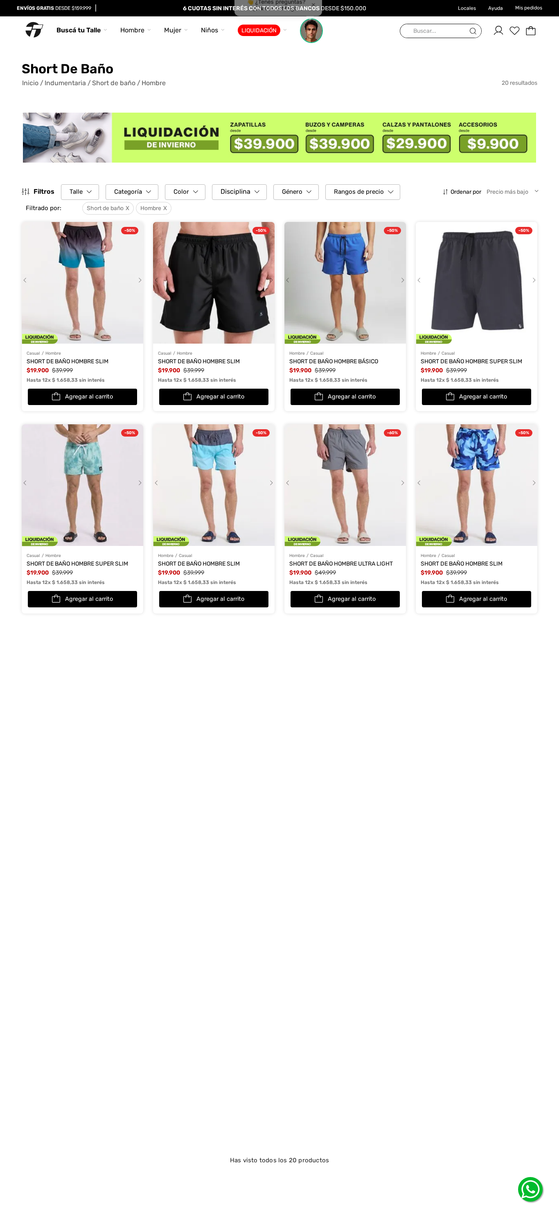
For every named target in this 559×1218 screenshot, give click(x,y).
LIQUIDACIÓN (259, 30)
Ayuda (495, 8)
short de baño (113, 83)
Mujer (172, 30)
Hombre (132, 30)
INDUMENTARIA (65, 83)
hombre (154, 83)
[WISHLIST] (514, 31)
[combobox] (440, 31)
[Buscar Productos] (475, 31)
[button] (54, 208)
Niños (209, 30)
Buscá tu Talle (78, 30)
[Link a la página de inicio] (33, 83)
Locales (467, 8)
